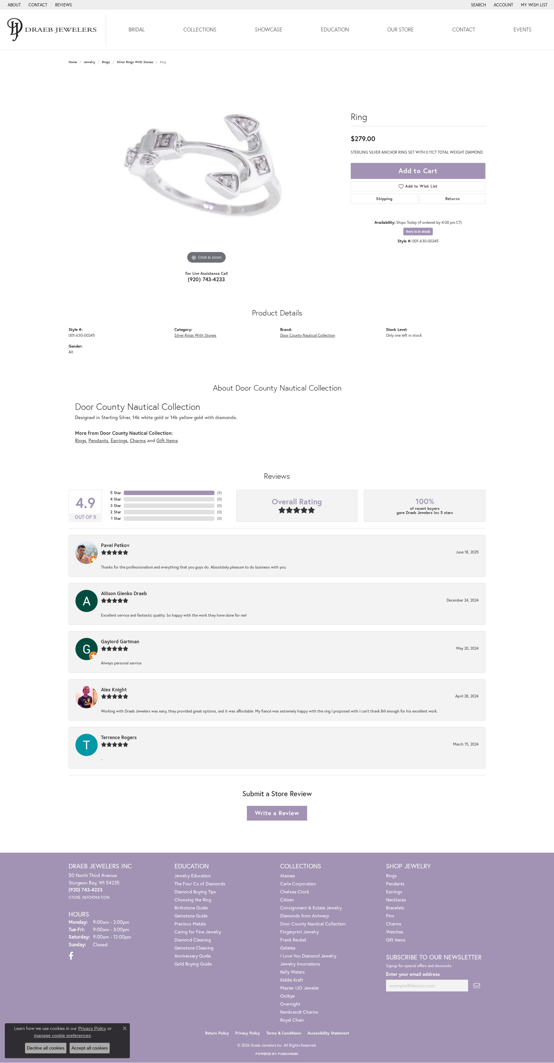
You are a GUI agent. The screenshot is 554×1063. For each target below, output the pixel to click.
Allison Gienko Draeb (124, 593)
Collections (199, 29)
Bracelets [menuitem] (395, 908)
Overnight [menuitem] (290, 1004)
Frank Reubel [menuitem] (293, 940)
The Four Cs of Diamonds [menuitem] (199, 884)
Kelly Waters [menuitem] (292, 972)
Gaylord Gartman (120, 641)
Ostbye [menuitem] (287, 996)
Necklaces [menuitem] (396, 900)
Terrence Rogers (119, 737)
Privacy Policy (247, 1033)
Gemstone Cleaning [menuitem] (194, 948)
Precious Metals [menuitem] (190, 924)
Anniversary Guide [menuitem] (192, 956)
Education (335, 29)
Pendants (98, 440)
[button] (478, 5)
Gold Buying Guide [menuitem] (193, 964)
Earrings (119, 440)
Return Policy (217, 1033)
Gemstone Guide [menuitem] (190, 916)
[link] (13, 5)
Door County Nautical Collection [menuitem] (313, 924)
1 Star (116, 518)
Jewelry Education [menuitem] (192, 876)
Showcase (268, 29)
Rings (106, 62)
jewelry (89, 62)
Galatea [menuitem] (287, 948)
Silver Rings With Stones (135, 62)
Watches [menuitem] (394, 932)
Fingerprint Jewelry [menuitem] (299, 932)
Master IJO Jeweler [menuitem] (299, 988)
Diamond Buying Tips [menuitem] (195, 892)
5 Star (115, 492)
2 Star (115, 512)
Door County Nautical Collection (307, 335)
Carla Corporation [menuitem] (298, 884)
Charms (138, 440)
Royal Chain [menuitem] (292, 1020)
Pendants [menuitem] (395, 884)
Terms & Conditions (283, 1033)
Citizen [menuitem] (287, 900)
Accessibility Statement (328, 1033)
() (219, 492)
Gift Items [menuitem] (396, 940)
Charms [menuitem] (393, 924)
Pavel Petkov (115, 545)
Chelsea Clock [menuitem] (294, 892)
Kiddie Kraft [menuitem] (291, 980)
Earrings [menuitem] (394, 892)
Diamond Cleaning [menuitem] (192, 940)
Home (73, 62)
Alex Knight (114, 689)
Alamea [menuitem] (287, 876)
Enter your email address (413, 974)
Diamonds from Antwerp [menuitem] (304, 916)
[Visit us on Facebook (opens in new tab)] (71, 956)
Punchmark (288, 1054)
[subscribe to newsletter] (476, 985)
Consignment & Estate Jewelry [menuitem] (311, 908)
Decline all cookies (45, 1047)
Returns (452, 198)
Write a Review (277, 813)
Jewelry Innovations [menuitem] (300, 964)
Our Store (400, 29)
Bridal (137, 29)
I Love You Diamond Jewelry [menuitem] (308, 956)
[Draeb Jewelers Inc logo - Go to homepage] (53, 29)
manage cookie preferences (62, 1035)
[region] (206, 169)
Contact (463, 29)
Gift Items (167, 440)
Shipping (384, 198)
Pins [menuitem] (390, 916)
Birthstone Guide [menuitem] (191, 908)
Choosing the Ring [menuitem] (192, 900)
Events (523, 29)
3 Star (115, 505)
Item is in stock (418, 231)
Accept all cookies (89, 1047)
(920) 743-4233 (206, 279)
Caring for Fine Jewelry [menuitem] (197, 932)
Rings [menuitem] (391, 876)
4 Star (115, 499)
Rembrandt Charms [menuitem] (299, 1012)
